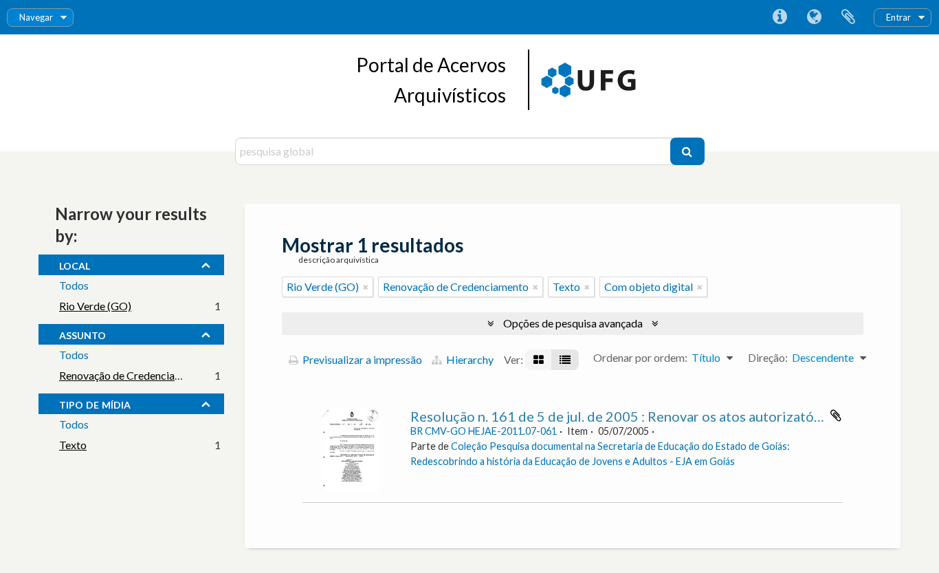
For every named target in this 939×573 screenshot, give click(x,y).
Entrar (898, 17)
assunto (82, 333)
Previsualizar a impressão (361, 359)
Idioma (814, 17)
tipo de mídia (95, 403)
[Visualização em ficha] (538, 359)
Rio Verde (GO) (95, 305)
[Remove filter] (365, 286)
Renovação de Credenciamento (132, 375)
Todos (74, 285)
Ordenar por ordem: (640, 357)
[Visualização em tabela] (565, 359)
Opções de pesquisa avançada (573, 322)
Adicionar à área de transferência (836, 415)
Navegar (36, 17)
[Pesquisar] (687, 151)
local (74, 264)
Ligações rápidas (779, 17)
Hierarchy (469, 359)
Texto (73, 444)
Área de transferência (848, 17)
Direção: (768, 357)
